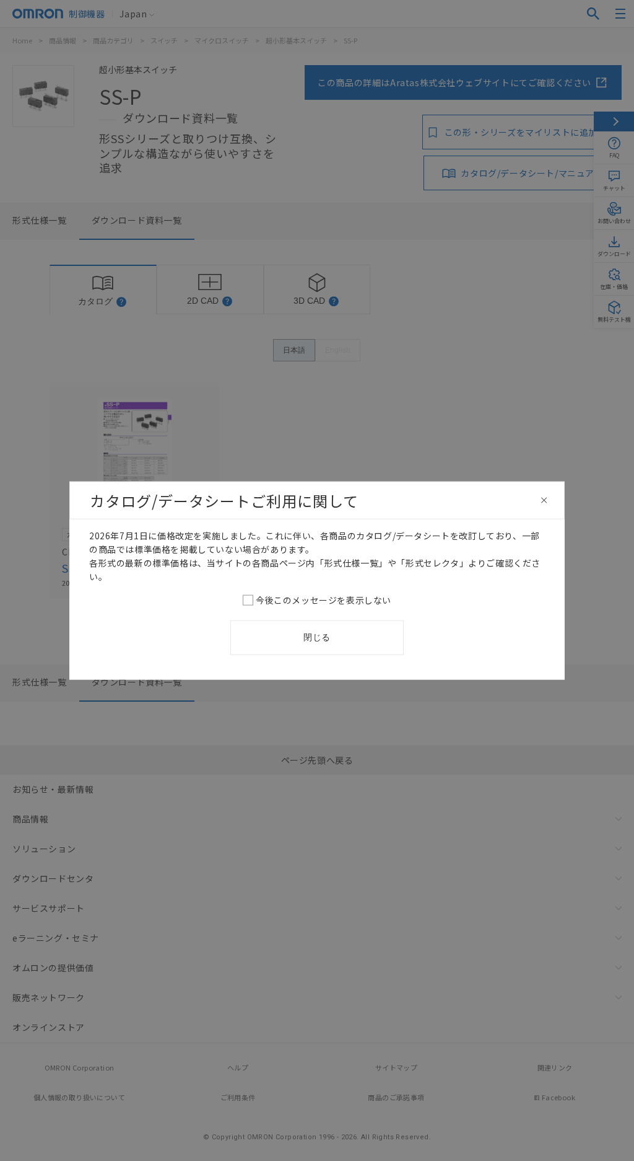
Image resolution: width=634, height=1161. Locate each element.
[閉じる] (544, 500)
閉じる (317, 637)
